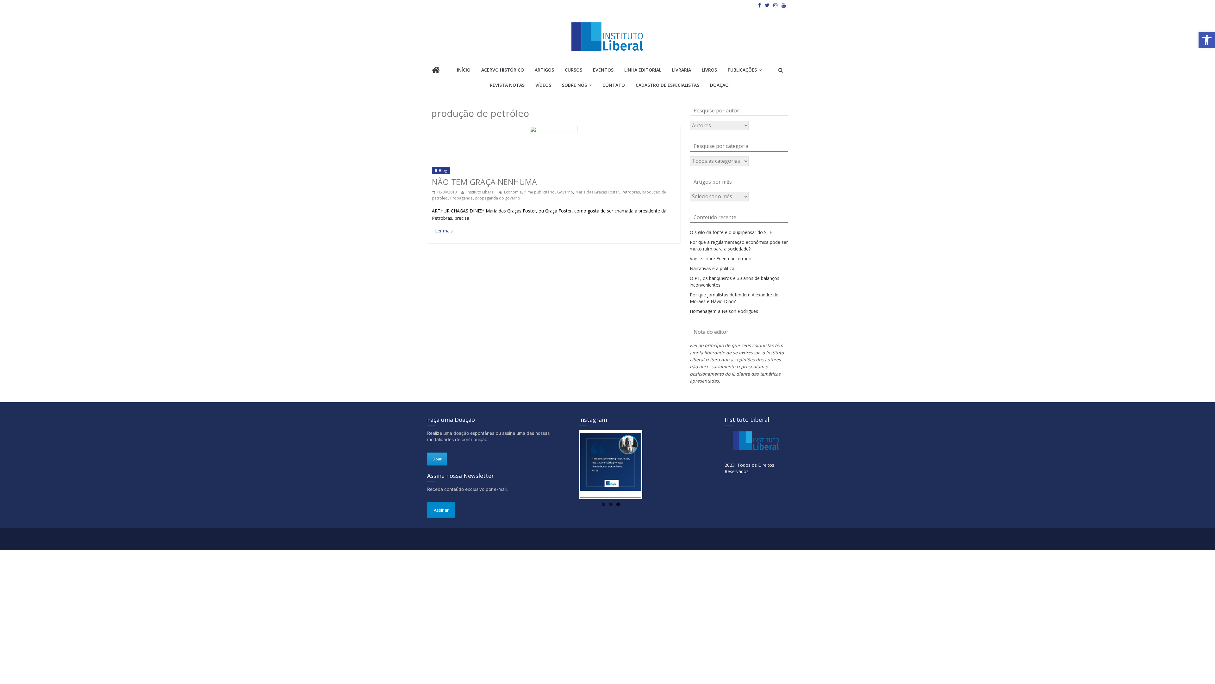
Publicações (742, 70)
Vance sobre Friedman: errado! (721, 259)
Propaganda (461, 198)
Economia (513, 192)
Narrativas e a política (712, 268)
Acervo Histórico (502, 70)
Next (650, 464)
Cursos (573, 70)
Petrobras (631, 192)
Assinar (441, 510)
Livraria (681, 70)
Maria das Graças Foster (597, 192)
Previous (570, 464)
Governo (565, 192)
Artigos (544, 70)
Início (463, 70)
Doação (719, 85)
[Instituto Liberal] (436, 71)
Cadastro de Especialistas (667, 85)
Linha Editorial (642, 70)
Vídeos (543, 85)
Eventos (603, 70)
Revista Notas (507, 85)
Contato (613, 85)
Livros (709, 70)
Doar (437, 459)
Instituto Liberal (481, 192)
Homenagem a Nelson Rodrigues (724, 311)
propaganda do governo (497, 198)
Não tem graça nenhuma (484, 181)
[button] (1207, 40)
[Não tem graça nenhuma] (553, 129)
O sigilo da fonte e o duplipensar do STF (731, 232)
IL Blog (441, 170)
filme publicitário (539, 192)
